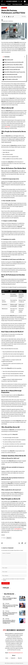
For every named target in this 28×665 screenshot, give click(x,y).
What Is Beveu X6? (8, 59)
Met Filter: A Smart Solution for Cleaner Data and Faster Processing (10, 614)
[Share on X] (7, 17)
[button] (2, 1)
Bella (2, 19)
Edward (4, 596)
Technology (4, 7)
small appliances (18, 528)
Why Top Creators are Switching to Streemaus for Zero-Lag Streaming (10, 606)
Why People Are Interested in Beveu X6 (13, 62)
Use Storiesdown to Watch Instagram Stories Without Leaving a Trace (9, 622)
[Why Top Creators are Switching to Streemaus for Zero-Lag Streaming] (22, 605)
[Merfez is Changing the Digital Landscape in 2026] (22, 598)
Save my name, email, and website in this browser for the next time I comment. (14, 579)
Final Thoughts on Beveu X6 (11, 79)
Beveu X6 (8, 126)
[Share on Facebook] (5, 17)
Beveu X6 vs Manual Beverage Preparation (14, 72)
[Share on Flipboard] (22, 543)
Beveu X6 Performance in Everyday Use (14, 67)
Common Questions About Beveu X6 (13, 77)
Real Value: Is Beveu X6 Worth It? (12, 69)
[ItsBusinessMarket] (11, 1)
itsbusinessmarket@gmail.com (15, 652)
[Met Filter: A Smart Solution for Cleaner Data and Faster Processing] (22, 613)
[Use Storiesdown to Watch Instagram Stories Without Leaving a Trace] (22, 620)
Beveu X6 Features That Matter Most (13, 64)
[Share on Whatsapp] (11, 17)
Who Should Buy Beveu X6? (10, 74)
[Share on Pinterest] (9, 17)
